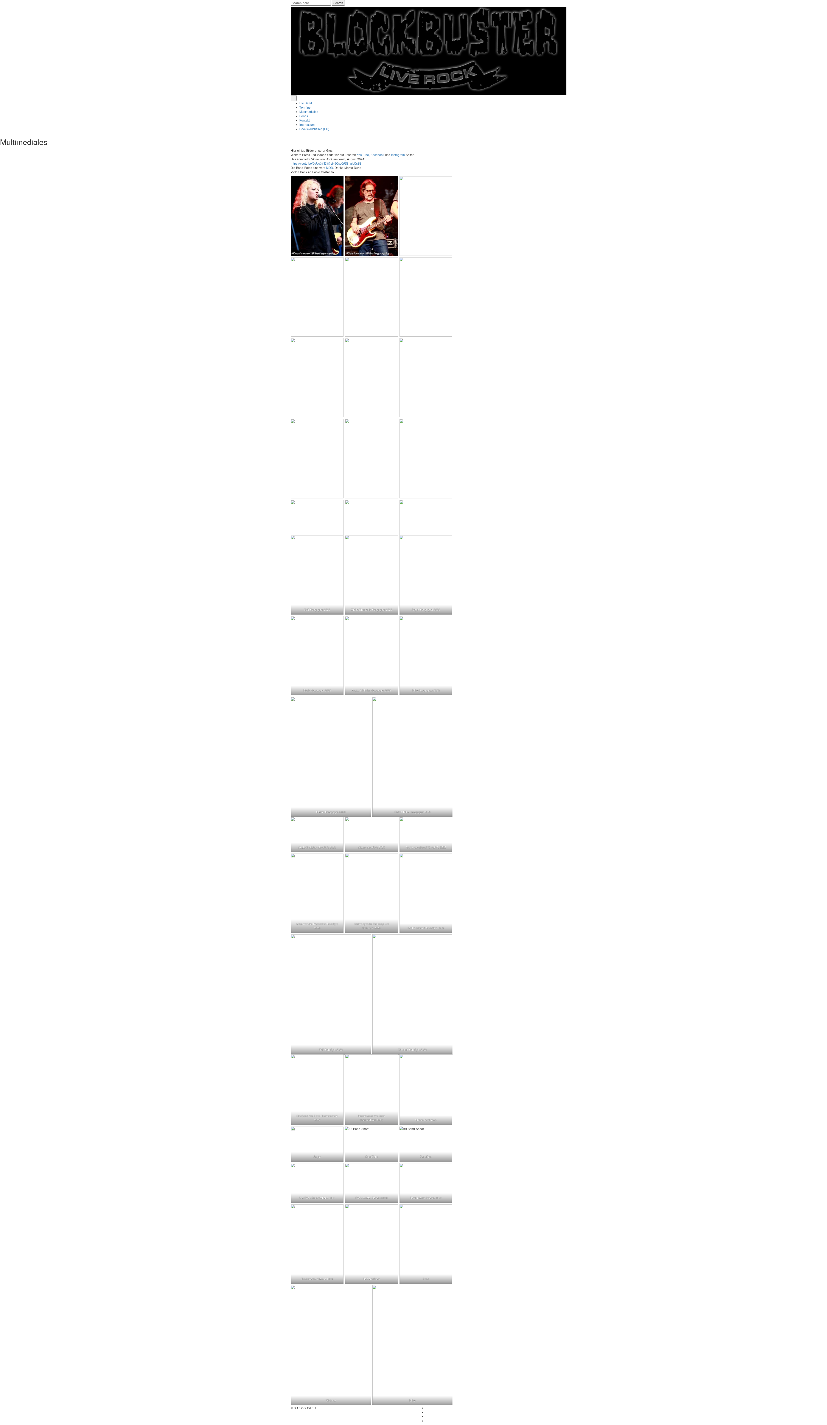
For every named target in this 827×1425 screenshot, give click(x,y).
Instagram (398, 155)
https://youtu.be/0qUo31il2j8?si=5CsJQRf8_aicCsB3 (326, 163)
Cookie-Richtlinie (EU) (314, 129)
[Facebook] (426, 9)
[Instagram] (426, 17)
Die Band (305, 103)
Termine (305, 107)
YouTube (363, 155)
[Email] (426, 22)
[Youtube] (426, 13)
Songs (303, 116)
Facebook (377, 155)
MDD (329, 167)
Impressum (307, 124)
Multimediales (308, 111)
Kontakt (304, 120)
